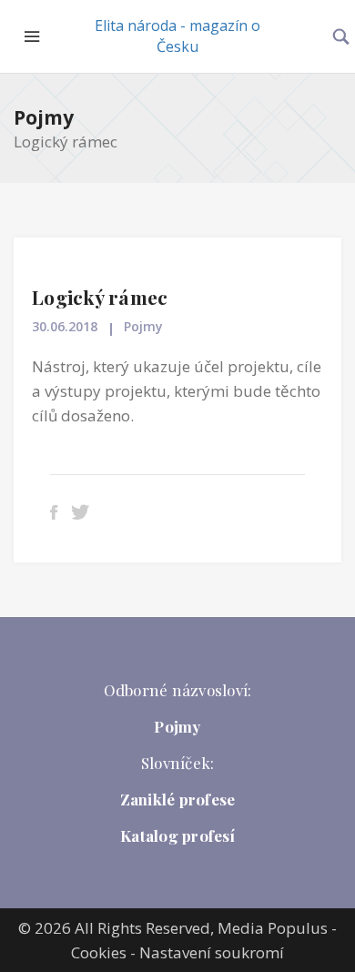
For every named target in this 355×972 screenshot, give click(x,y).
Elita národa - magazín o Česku (177, 35)
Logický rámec (99, 296)
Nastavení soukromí (211, 952)
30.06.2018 (64, 326)
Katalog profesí (177, 835)
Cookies (99, 952)
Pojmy (44, 117)
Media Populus (273, 927)
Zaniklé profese (178, 799)
